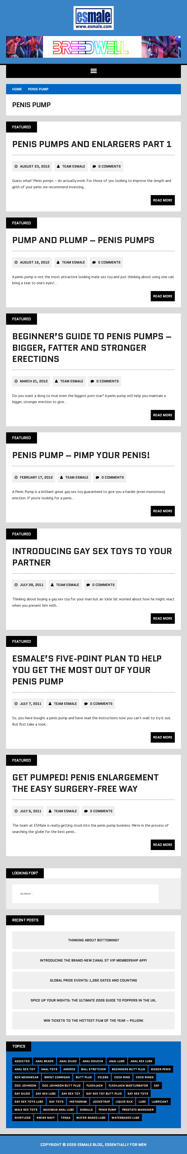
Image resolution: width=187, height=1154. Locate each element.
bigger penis (161, 1069)
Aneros (69, 1069)
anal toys (49, 1069)
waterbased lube (126, 1118)
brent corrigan (57, 1077)
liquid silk (124, 1101)
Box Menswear (26, 1077)
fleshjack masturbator (128, 1085)
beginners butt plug (128, 1069)
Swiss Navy (46, 1118)
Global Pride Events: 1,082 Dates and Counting (93, 980)
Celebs (103, 1077)
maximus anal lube (58, 1109)
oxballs (86, 1109)
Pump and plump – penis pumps (83, 240)
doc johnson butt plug (61, 1085)
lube (142, 1101)
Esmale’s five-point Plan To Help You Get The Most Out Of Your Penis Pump (87, 670)
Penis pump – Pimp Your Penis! (81, 455)
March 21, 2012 (34, 381)
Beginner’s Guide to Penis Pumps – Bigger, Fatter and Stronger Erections (91, 347)
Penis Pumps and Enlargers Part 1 (91, 144)
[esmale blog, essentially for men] (93, 18)
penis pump (107, 1109)
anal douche (93, 1061)
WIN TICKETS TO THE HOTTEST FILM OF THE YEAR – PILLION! (93, 1020)
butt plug (84, 1077)
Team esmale (73, 166)
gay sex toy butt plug (104, 1093)
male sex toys (26, 1109)
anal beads (45, 1061)
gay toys (56, 1101)
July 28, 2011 (32, 584)
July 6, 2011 (30, 811)
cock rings (145, 1077)
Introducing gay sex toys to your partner (92, 557)
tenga (65, 1118)
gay (156, 1085)
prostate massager (138, 1109)
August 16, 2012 (34, 262)
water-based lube (91, 1118)
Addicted (22, 1061)
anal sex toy (25, 1069)
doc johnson (25, 1085)
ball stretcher (93, 1069)
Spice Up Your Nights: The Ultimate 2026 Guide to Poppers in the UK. (93, 1000)
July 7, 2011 (30, 703)
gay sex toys (138, 1093)
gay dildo (22, 1093)
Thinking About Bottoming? (93, 940)
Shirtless (23, 1118)
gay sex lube (46, 1093)
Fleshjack (94, 1085)
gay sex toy (71, 1093)
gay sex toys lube (29, 1101)
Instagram (78, 1101)
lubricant (160, 1101)
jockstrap (101, 1101)
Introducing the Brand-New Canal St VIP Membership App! (93, 960)
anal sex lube (141, 1061)
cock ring (122, 1077)
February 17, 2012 (36, 477)
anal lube (117, 1061)
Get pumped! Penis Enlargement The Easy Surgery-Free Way (85, 783)
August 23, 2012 (35, 166)
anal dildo (68, 1061)
